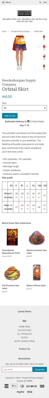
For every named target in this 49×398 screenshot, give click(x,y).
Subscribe (40, 369)
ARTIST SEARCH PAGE (24, 341)
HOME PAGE (24, 326)
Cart (45, 2)
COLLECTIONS (24, 330)
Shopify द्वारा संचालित (24, 380)
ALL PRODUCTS (24, 333)
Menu (8, 2)
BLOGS (24, 337)
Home (4, 31)
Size (4, 103)
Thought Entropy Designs (20, 31)
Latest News (24, 311)
